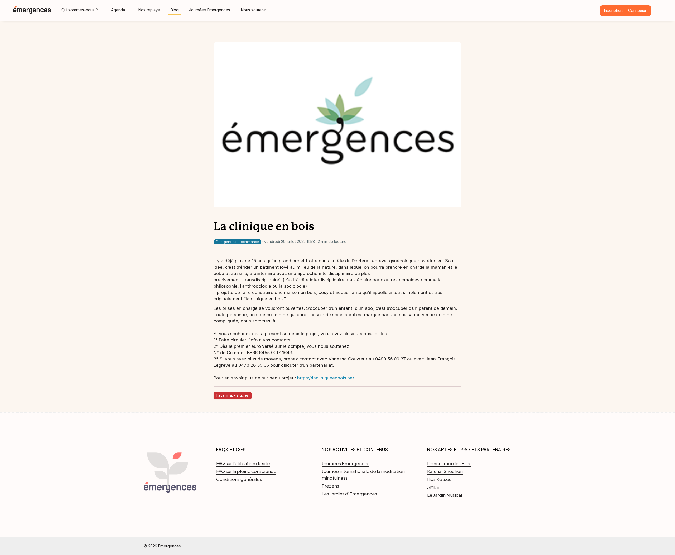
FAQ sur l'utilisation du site (243, 463)
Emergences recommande (237, 242)
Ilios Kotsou (439, 479)
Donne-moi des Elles (449, 463)
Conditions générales (239, 479)
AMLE (433, 487)
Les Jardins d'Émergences (349, 493)
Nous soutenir (253, 9)
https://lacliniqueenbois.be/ (325, 377)
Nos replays (149, 9)
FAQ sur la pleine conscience (246, 471)
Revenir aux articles (232, 395)
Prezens (330, 486)
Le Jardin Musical (444, 495)
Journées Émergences (209, 9)
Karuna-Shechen (445, 471)
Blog (174, 9)
